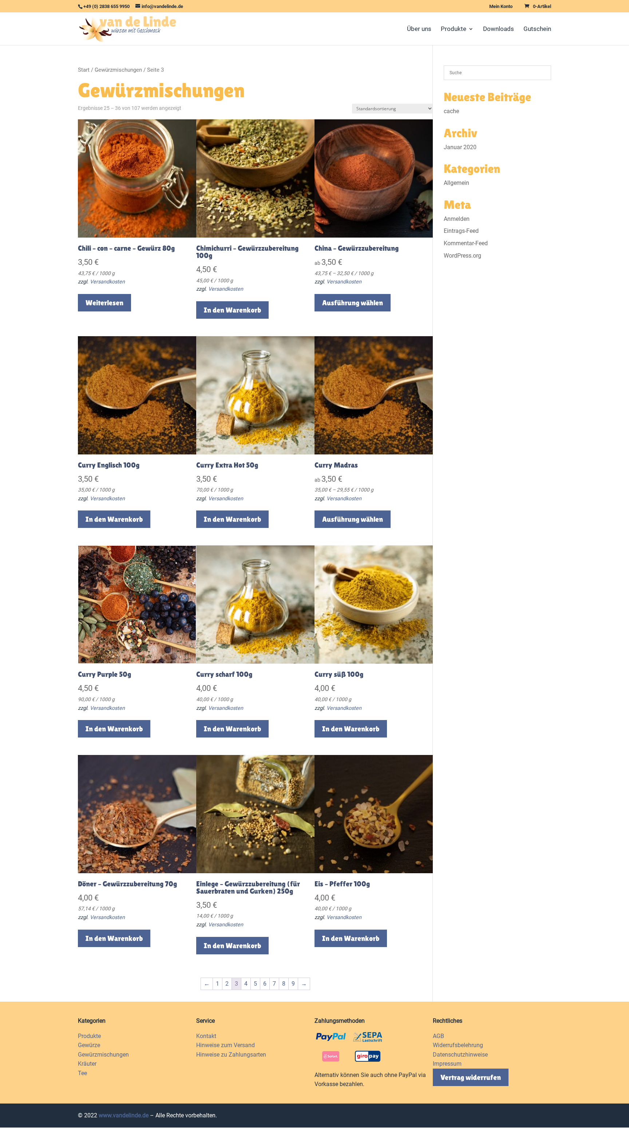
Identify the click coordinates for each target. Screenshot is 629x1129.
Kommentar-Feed (466, 243)
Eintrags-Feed (461, 230)
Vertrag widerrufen (470, 1077)
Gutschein (537, 29)
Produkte (453, 29)
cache (451, 111)
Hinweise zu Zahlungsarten (231, 1054)
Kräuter (87, 1063)
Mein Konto (501, 6)
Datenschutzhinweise (460, 1054)
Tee (82, 1073)
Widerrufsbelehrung (458, 1045)
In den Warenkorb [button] (232, 310)
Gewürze (89, 1045)
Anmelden (457, 218)
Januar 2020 (460, 147)
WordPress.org (462, 255)
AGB (438, 1036)
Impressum (447, 1063)
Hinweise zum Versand (225, 1045)
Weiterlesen (104, 303)
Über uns (419, 29)
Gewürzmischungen (118, 70)
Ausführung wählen (352, 303)
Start (84, 70)
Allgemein (456, 182)
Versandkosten (107, 282)
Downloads (498, 29)
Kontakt (206, 1036)
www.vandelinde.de (124, 1115)
